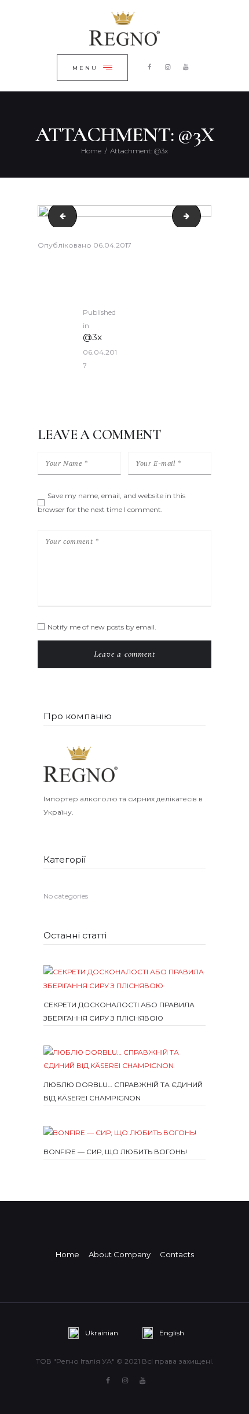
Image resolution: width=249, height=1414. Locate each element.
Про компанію (77, 716)
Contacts (177, 1254)
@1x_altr (59, 216)
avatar (197, 216)
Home (91, 150)
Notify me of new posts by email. (101, 627)
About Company (120, 1254)
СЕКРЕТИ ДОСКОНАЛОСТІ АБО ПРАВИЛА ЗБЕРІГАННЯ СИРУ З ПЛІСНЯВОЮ (119, 1011)
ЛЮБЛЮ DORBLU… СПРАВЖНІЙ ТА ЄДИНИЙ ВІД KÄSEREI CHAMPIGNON (123, 1091)
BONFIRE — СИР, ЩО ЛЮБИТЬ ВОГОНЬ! (115, 1151)
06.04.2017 (112, 245)
